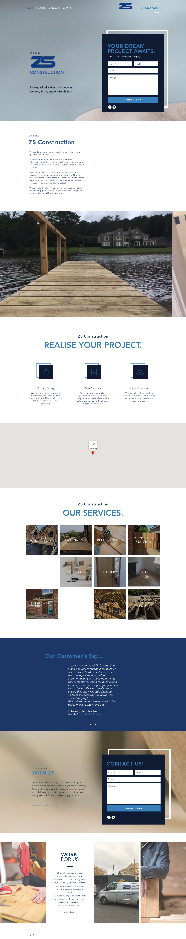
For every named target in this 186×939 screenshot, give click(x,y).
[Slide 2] (88, 310)
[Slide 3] (90, 310)
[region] (76, 540)
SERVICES (54, 7)
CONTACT (69, 7)
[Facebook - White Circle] (109, 817)
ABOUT (41, 7)
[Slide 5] (95, 310)
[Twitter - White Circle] (113, 817)
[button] (76, 539)
